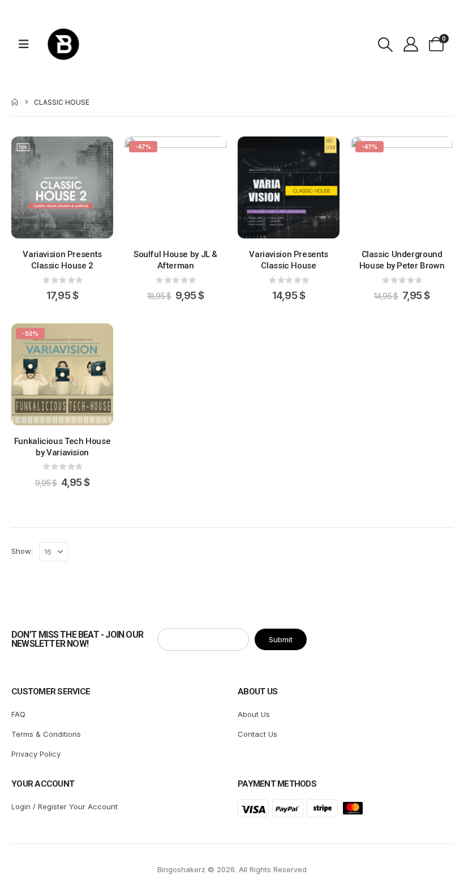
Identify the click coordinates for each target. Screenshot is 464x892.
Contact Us (257, 734)
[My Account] (410, 44)
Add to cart (70, 227)
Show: (22, 551)
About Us (254, 714)
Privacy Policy (36, 753)
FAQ (18, 714)
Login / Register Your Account (64, 806)
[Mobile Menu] (27, 44)
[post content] (62, 187)
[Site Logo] (63, 44)
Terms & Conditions (46, 734)
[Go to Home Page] (14, 102)
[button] (385, 44)
